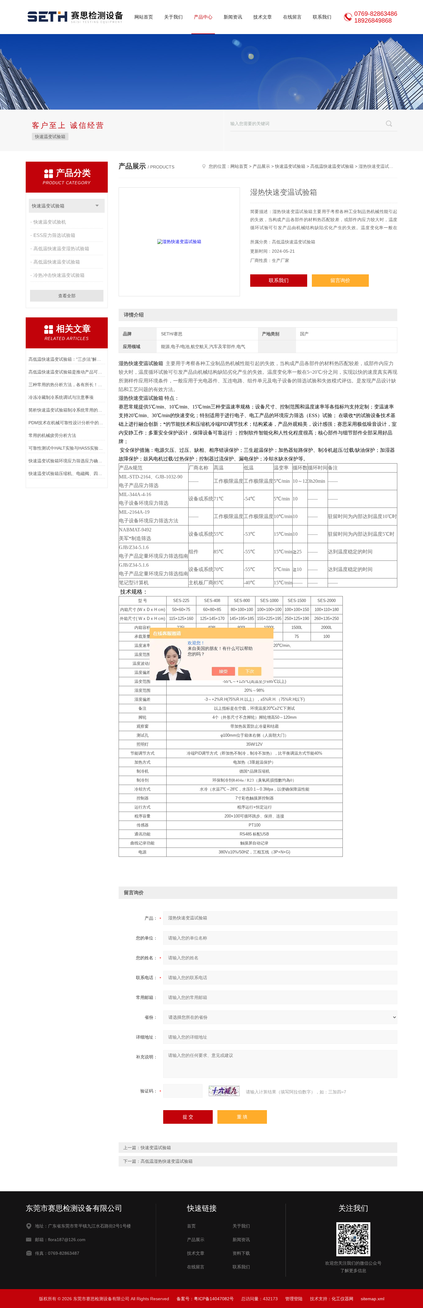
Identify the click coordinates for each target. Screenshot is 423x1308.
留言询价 (340, 280)
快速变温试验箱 (156, 1147)
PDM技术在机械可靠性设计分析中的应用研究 (66, 422)
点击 (97, 206)
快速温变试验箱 (50, 136)
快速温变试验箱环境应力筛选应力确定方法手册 (66, 460)
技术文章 (262, 17)
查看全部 (67, 295)
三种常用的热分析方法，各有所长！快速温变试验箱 (66, 384)
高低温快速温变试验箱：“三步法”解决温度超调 (66, 359)
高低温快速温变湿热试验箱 (61, 248)
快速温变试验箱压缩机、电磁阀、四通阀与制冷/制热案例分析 (66, 473)
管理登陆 (294, 1298)
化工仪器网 (342, 1298)
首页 (191, 1225)
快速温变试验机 (49, 222)
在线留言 (292, 17)
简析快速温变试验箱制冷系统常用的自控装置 (66, 410)
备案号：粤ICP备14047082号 (205, 1298)
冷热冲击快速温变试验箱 (59, 275)
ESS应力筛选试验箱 (54, 235)
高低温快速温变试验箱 (56, 261)
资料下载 (241, 1253)
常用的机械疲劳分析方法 (52, 435)
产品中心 (203, 17)
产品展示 (261, 166)
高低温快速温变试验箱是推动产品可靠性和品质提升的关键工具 (66, 371)
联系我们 (322, 17)
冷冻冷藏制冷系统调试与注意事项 (61, 397)
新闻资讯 (233, 17)
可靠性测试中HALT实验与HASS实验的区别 (66, 448)
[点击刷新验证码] (224, 1091)
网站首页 (143, 17)
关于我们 (173, 17)
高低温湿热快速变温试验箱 (167, 1161)
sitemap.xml (372, 1298)
